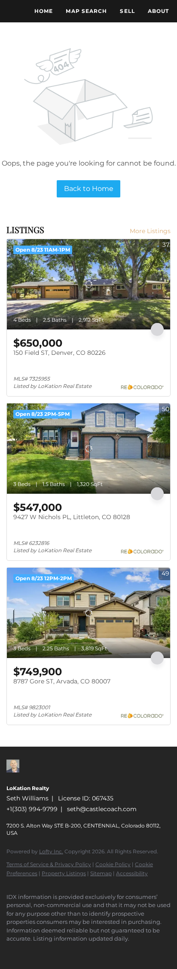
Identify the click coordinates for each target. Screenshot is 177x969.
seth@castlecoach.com (102, 809)
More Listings (150, 231)
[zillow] (10, 951)
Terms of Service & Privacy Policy (48, 864)
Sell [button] (127, 11)
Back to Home (88, 189)
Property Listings (64, 873)
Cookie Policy (113, 864)
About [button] (158, 11)
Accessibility (132, 873)
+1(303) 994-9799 (32, 809)
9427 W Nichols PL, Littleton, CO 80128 (71, 517)
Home (43, 11)
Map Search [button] (86, 11)
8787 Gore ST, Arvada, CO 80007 (61, 681)
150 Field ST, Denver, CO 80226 (59, 353)
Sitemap (101, 873)
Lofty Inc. (51, 851)
